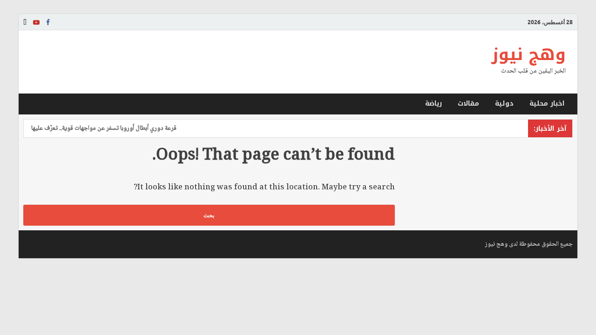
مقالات (468, 103)
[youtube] (36, 22)
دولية (504, 103)
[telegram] (25, 22)
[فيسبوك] (48, 22)
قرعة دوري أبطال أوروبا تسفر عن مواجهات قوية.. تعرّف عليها (107, 128)
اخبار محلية (547, 103)
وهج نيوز (528, 54)
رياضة (433, 103)
